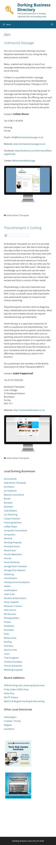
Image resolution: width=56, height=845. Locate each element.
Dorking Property (13, 542)
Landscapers (10, 590)
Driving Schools (12, 546)
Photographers (11, 617)
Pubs (6, 633)
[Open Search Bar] (52, 24)
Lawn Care (9, 594)
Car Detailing (10, 514)
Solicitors (8, 645)
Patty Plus (9, 693)
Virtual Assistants (13, 665)
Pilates (7, 621)
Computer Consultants (15, 530)
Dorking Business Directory (34, 7)
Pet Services (10, 613)
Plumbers (9, 629)
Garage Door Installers (15, 566)
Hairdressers (10, 578)
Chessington (10, 717)
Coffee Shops (10, 526)
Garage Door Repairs (14, 570)
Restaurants (10, 637)
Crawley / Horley (12, 720)
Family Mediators (13, 554)
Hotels (7, 586)
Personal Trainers (13, 606)
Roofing (8, 641)
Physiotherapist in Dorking (22, 227)
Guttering (9, 574)
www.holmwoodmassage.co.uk (29, 143)
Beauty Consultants (14, 494)
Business (8, 506)
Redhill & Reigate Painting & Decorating (24, 701)
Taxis (7, 653)
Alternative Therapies (18, 215)
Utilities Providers (13, 661)
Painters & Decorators (15, 598)
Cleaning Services (13, 522)
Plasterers (9, 625)
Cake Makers (10, 510)
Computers (9, 534)
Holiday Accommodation (17, 582)
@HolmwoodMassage (23, 160)
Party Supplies (11, 601)
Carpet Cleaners (12, 518)
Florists (7, 558)
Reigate (8, 724)
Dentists (8, 538)
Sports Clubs (10, 649)
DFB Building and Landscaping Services (24, 685)
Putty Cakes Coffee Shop (16, 689)
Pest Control (10, 609)
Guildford (9, 728)
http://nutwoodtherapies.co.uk (29, 410)
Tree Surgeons (11, 657)
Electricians (10, 550)
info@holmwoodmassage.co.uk (27, 137)
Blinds (7, 498)
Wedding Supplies (13, 669)
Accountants (10, 478)
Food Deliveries (12, 562)
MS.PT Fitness (11, 697)
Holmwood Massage (19, 43)
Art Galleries (10, 490)
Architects (9, 486)
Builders (8, 502)
